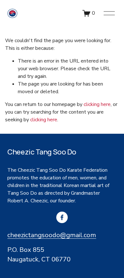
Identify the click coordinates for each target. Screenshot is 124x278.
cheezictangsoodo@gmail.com (51, 235)
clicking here (97, 104)
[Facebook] (62, 217)
